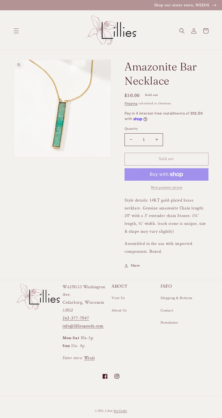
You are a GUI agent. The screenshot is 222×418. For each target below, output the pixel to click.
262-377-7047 (76, 318)
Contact (167, 310)
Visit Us (118, 298)
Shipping (131, 103)
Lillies (109, 411)
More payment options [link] (166, 187)
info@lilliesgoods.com (83, 326)
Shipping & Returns (176, 298)
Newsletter (169, 322)
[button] (16, 31)
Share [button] (135, 265)
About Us (119, 310)
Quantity (131, 129)
